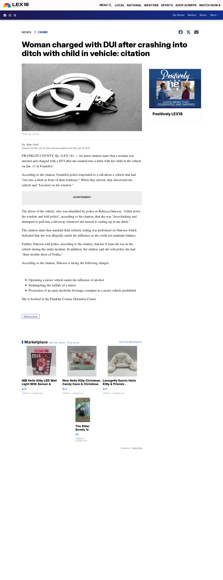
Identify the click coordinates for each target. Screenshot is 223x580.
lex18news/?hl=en (11, 15)
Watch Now (209, 5)
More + (214, 15)
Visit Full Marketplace (130, 342)
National (134, 5)
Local (119, 5)
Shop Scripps (186, 5)
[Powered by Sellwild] (137, 448)
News (26, 32)
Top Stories (178, 15)
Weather (151, 5)
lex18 (5, 15)
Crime (43, 32)
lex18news (16, 15)
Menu (104, 5)
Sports (167, 5)
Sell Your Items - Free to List (64, 343)
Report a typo (31, 316)
